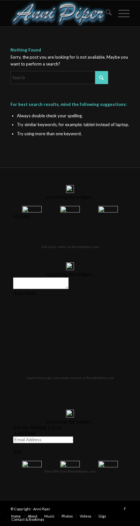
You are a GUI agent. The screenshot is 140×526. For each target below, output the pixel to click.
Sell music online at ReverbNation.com (70, 247)
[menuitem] (105, 13)
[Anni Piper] (57, 13)
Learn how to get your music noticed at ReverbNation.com (70, 378)
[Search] (105, 13)
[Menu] (121, 13)
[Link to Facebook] (125, 509)
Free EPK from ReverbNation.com (70, 471)
